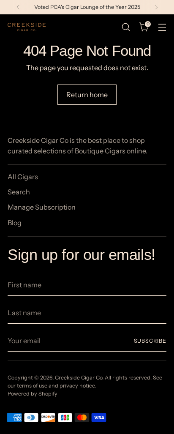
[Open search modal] (125, 27)
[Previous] (18, 7)
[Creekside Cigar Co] (27, 27)
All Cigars (23, 176)
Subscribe (150, 341)
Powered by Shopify (32, 393)
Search (19, 192)
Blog (15, 222)
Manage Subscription (42, 207)
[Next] (156, 7)
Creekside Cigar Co (78, 377)
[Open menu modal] (162, 27)
